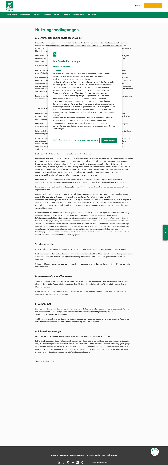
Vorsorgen (57, 15)
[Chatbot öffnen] (155, 452)
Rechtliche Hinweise (93, 455)
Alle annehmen (109, 140)
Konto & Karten (25, 15)
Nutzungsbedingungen (77, 455)
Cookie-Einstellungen (61, 140)
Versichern (66, 15)
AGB (103, 455)
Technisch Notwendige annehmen (86, 140)
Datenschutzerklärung (61, 66)
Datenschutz (64, 455)
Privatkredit (47, 15)
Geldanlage (36, 15)
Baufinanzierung (12, 15)
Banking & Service (78, 15)
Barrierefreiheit (112, 455)
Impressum (54, 455)
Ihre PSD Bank (91, 15)
